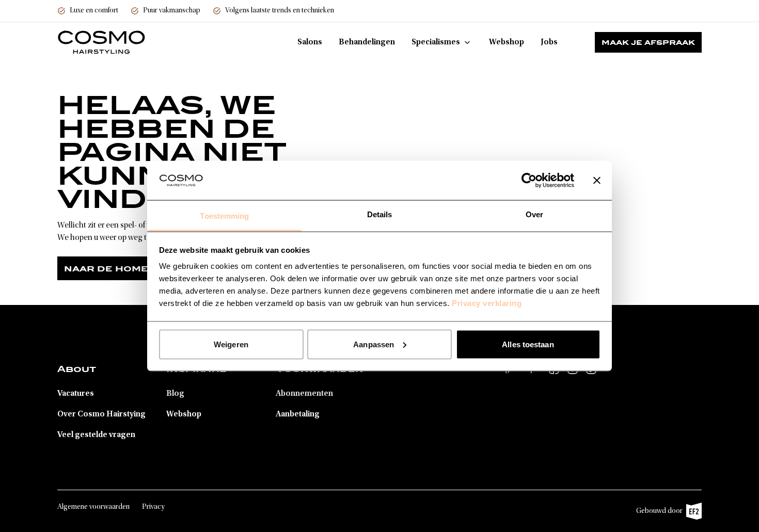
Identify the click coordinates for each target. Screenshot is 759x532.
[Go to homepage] (101, 42)
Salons (309, 42)
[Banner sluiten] (596, 180)
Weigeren (231, 344)
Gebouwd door (663, 514)
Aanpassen (373, 344)
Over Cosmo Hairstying (101, 414)
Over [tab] (534, 214)
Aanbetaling (298, 414)
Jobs (549, 42)
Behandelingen (367, 42)
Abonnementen (304, 394)
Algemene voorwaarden (93, 507)
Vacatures (75, 394)
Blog (175, 394)
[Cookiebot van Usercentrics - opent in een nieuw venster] (529, 180)
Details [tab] (379, 214)
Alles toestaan (528, 344)
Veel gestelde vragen (96, 435)
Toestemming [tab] (224, 216)
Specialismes (436, 42)
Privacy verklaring (486, 303)
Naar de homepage (120, 268)
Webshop (506, 42)
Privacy (153, 507)
